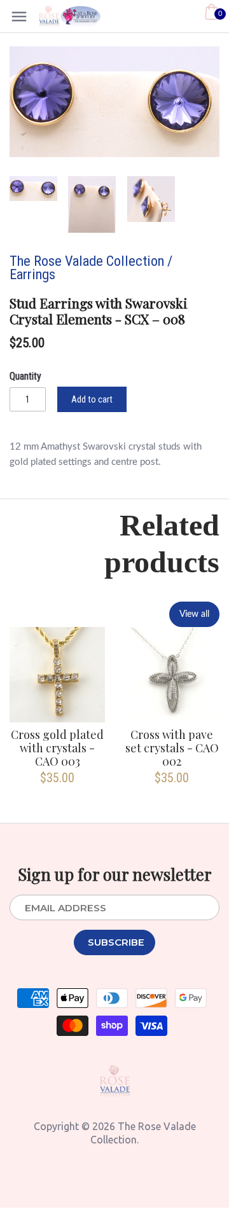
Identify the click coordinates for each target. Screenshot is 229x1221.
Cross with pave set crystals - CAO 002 (172, 748)
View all (194, 614)
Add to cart (92, 399)
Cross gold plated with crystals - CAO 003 (57, 748)
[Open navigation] (19, 16)
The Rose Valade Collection (87, 260)
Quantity (25, 376)
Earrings (32, 274)
